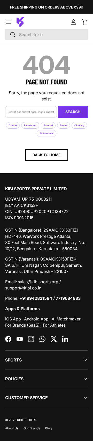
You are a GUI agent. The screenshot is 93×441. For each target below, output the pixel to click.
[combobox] (46, 34)
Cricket (13, 125)
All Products (46, 133)
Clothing (79, 125)
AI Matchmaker (66, 318)
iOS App (13, 318)
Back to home (47, 155)
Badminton (30, 125)
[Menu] (8, 22)
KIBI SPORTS (26, 420)
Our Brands (32, 428)
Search (73, 111)
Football (48, 125)
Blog (48, 428)
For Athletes (54, 325)
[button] (84, 22)
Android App (36, 318)
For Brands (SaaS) (22, 325)
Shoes (63, 125)
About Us (11, 428)
